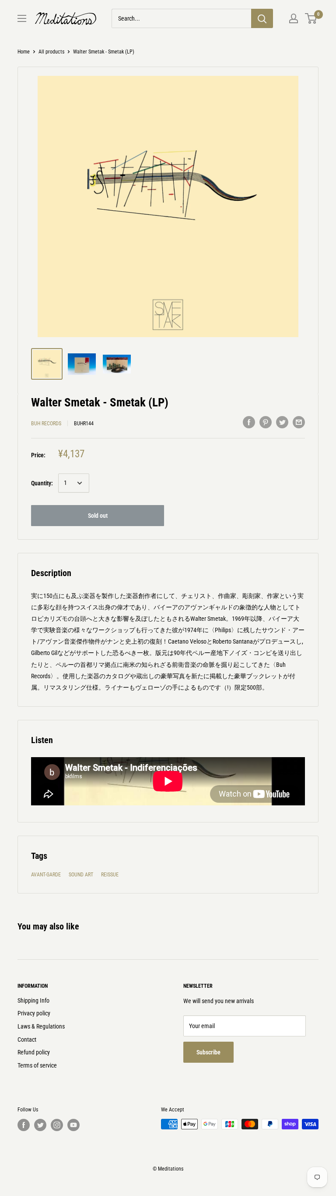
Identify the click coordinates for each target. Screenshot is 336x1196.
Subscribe (208, 1052)
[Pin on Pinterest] (265, 422)
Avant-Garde (46, 875)
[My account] (293, 18)
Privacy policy (34, 1013)
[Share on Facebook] (249, 422)
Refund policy (34, 1052)
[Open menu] (22, 18)
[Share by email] (299, 422)
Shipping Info (33, 1000)
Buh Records (46, 423)
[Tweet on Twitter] (282, 422)
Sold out (98, 515)
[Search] (262, 18)
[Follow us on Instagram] (57, 1125)
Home (24, 52)
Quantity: (42, 483)
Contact (27, 1039)
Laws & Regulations (41, 1026)
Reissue (110, 875)
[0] (311, 18)
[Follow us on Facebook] (24, 1125)
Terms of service (37, 1065)
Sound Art (81, 875)
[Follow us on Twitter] (40, 1125)
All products (51, 52)
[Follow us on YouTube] (73, 1125)
